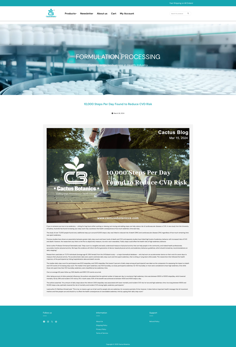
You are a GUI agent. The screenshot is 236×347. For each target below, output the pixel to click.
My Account (127, 13)
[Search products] (188, 13)
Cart (113, 13)
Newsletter (86, 13)
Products (70, 13)
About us (102, 13)
